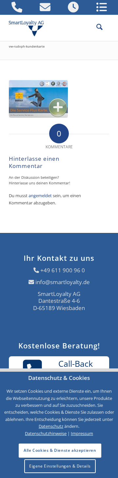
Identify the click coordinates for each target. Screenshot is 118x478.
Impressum (82, 433)
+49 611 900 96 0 (62, 270)
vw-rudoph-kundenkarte (27, 46)
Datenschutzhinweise (46, 433)
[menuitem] (96, 28)
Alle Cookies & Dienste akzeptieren (60, 450)
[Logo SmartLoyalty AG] (29, 28)
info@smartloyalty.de (62, 282)
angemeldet (40, 195)
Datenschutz (51, 426)
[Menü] (106, 28)
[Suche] (96, 28)
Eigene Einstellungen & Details (60, 466)
